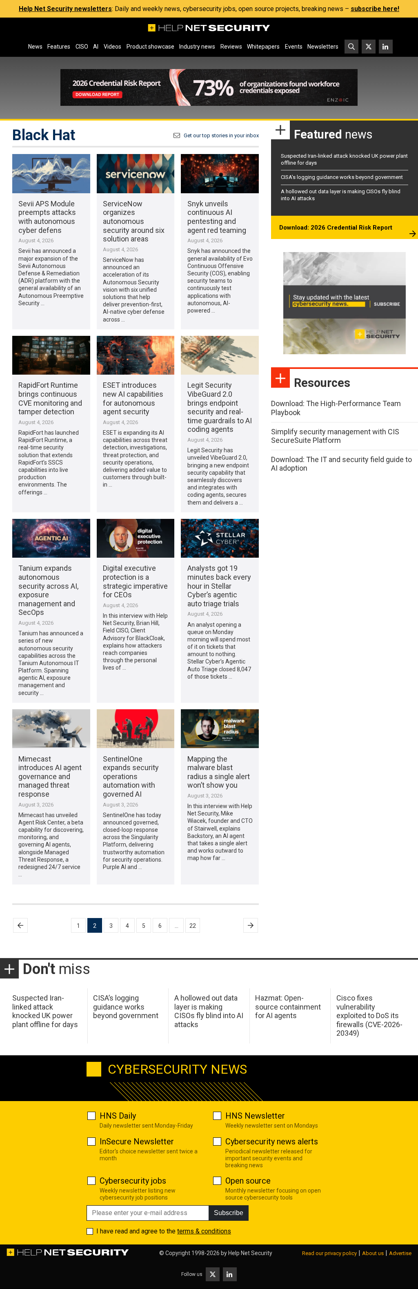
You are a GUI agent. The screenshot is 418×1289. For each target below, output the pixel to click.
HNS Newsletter (255, 1116)
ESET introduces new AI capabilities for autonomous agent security (133, 398)
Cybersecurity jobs (133, 1181)
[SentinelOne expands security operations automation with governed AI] (136, 728)
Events (293, 46)
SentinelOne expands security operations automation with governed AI (131, 776)
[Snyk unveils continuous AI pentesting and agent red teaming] (220, 173)
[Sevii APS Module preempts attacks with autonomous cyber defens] (51, 173)
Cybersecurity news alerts (271, 1141)
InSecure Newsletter (137, 1141)
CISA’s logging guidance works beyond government (342, 177)
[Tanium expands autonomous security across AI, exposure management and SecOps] (51, 538)
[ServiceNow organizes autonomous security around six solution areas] (136, 173)
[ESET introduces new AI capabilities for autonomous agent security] (136, 355)
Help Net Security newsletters (65, 9)
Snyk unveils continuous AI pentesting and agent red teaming (216, 217)
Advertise (400, 1253)
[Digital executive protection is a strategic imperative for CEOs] (136, 538)
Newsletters (322, 46)
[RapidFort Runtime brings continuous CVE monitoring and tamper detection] (51, 355)
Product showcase (150, 46)
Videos (112, 46)
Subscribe (228, 1212)
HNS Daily (118, 1116)
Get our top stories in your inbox (221, 135)
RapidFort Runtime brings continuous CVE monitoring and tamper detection (50, 398)
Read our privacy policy (329, 1253)
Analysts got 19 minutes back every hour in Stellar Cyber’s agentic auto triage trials (219, 586)
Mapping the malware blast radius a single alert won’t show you (218, 772)
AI (95, 46)
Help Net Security (250, 1253)
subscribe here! (375, 9)
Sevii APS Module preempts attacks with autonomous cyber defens (47, 217)
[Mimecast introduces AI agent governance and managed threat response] (51, 728)
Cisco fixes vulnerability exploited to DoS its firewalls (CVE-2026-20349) (369, 1015)
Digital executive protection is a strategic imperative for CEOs (135, 581)
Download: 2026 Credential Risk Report (335, 227)
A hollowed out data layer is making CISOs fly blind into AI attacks (208, 1011)
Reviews (231, 46)
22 (192, 926)
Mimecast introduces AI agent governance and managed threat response (50, 776)
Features (58, 46)
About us (373, 1253)
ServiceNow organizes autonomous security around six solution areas (134, 221)
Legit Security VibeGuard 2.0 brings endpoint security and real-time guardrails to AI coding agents (219, 407)
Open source (248, 1181)
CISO (82, 46)
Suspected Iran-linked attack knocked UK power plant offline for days (45, 1011)
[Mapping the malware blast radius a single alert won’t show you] (220, 728)
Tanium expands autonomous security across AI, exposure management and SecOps (48, 590)
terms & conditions (204, 1231)
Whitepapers (263, 46)
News (35, 46)
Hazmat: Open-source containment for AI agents (288, 1007)
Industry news (197, 46)
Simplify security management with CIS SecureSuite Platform (335, 436)
